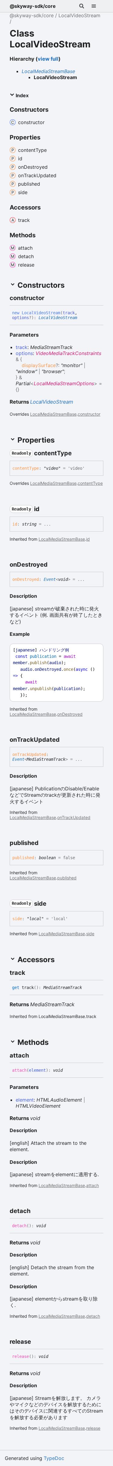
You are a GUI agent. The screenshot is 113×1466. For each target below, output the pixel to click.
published (67, 877)
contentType (90, 483)
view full (48, 59)
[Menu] (97, 6)
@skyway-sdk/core (33, 6)
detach (93, 1316)
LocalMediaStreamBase (48, 71)
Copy (93, 650)
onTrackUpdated (73, 817)
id (88, 539)
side (90, 933)
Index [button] (21, 95)
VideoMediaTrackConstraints (68, 353)
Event (50, 579)
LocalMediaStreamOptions (64, 383)
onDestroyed (70, 714)
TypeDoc (54, 1458)
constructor (89, 414)
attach (92, 1185)
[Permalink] (50, 298)
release (93, 1428)
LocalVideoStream (79, 15)
